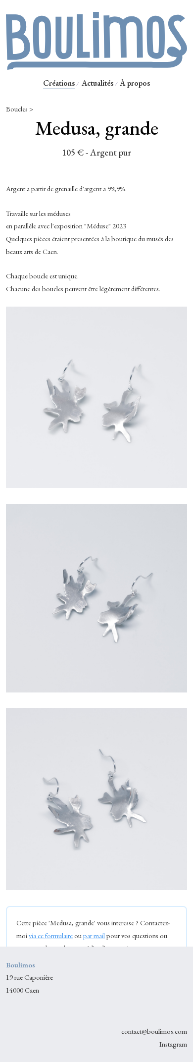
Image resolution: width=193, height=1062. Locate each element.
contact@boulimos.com (154, 1031)
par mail (94, 935)
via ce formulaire (51, 935)
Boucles (17, 108)
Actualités (97, 83)
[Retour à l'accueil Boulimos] (96, 65)
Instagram (173, 1044)
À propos (135, 83)
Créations (59, 83)
